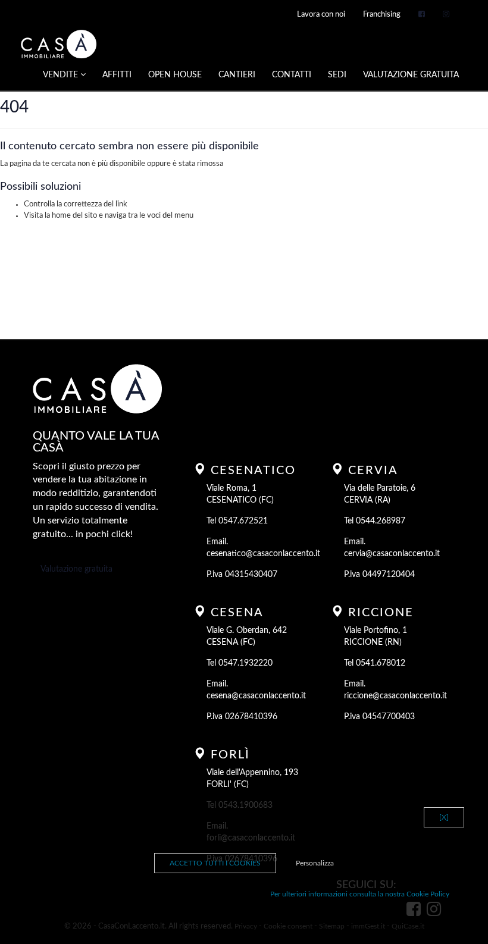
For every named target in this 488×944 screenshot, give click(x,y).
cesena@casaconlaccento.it (256, 696)
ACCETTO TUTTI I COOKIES (215, 863)
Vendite (61, 75)
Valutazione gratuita (76, 569)
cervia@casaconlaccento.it (392, 554)
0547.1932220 (245, 663)
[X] (444, 817)
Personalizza (315, 863)
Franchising (382, 14)
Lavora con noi (321, 14)
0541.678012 (380, 663)
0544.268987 (380, 521)
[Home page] (58, 44)
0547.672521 (243, 521)
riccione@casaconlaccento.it (395, 696)
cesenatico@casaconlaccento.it (263, 554)
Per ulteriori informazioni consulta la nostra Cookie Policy (359, 894)
